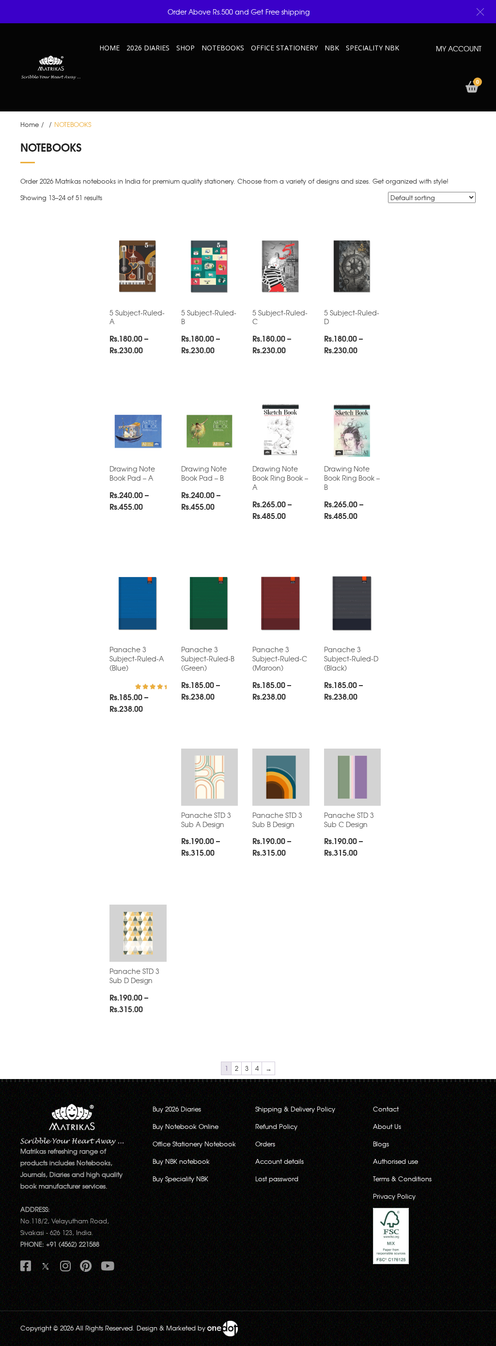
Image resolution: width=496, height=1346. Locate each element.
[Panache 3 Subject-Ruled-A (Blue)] (138, 604)
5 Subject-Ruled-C (280, 317)
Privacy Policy (394, 1196)
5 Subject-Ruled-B (208, 317)
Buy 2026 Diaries (177, 1108)
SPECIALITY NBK (372, 47)
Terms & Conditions (402, 1178)
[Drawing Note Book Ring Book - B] (352, 430)
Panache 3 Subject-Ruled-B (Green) (207, 658)
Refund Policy (276, 1126)
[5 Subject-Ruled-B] (209, 267)
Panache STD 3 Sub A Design (206, 819)
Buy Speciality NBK (180, 1178)
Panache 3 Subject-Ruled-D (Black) (351, 658)
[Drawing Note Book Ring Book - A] (281, 430)
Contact (386, 1108)
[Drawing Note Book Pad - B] (209, 430)
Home (29, 124)
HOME (109, 47)
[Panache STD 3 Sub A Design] (209, 777)
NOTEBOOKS (223, 47)
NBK (332, 47)
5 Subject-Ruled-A (137, 317)
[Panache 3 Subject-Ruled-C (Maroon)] (281, 604)
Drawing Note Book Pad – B (204, 473)
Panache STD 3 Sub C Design (349, 819)
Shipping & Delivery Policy (295, 1108)
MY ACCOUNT (458, 48)
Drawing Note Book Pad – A (132, 473)
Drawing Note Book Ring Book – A (280, 478)
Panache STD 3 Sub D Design (134, 975)
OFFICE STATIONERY (284, 47)
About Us (387, 1126)
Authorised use (395, 1161)
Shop (185, 47)
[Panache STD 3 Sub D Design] (138, 933)
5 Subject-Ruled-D (351, 317)
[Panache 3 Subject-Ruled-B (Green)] (209, 604)
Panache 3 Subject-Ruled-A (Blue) (136, 658)
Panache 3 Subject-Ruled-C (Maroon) (279, 658)
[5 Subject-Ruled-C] (281, 267)
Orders (265, 1143)
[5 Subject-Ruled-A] (138, 267)
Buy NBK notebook (181, 1161)
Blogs (381, 1143)
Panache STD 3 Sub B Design (277, 819)
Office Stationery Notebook (194, 1143)
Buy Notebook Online (185, 1126)
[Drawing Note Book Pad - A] (138, 430)
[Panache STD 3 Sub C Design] (352, 777)
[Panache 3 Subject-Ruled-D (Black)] (352, 604)
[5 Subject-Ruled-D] (352, 267)
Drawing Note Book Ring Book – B (352, 478)
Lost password (276, 1178)
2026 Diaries (148, 47)
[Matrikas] (50, 66)
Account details (279, 1161)
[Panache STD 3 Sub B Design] (281, 777)
